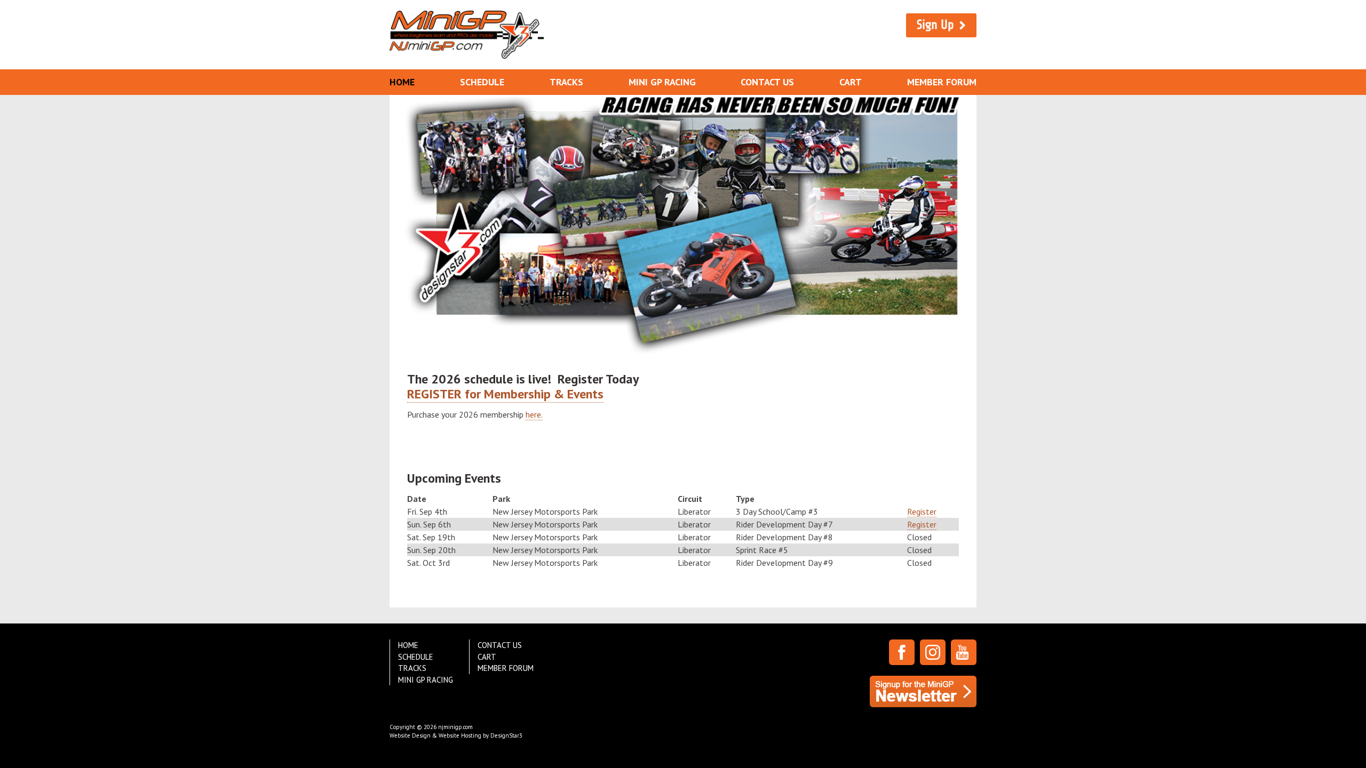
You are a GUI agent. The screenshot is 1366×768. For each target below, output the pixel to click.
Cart (850, 82)
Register (921, 511)
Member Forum (941, 82)
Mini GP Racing (662, 82)
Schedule (482, 82)
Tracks (566, 82)
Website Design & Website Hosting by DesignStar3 (456, 735)
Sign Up (935, 25)
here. (534, 414)
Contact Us (767, 82)
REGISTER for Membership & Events (505, 394)
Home (402, 82)
